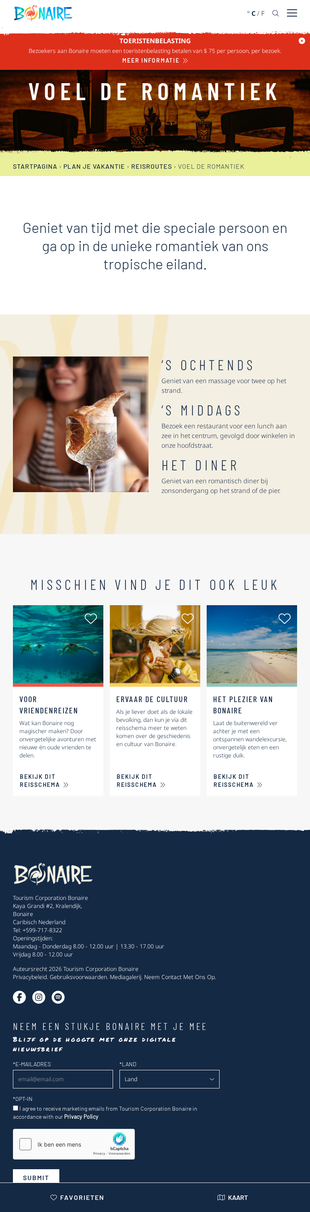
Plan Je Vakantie (94, 166)
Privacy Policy (81, 1116)
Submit (36, 1177)
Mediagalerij (125, 977)
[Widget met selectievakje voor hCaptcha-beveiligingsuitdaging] (74, 1144)
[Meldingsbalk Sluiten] (302, 41)
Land (127, 1064)
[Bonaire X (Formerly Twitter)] (19, 997)
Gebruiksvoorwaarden (78, 977)
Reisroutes (151, 166)
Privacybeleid (30, 977)
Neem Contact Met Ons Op (179, 977)
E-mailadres (32, 1064)
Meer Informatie (150, 60)
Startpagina (35, 166)
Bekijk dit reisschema (40, 780)
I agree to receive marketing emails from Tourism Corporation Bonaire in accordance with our (105, 1112)
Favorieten (82, 1197)
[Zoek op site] (275, 13)
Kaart (238, 1197)
